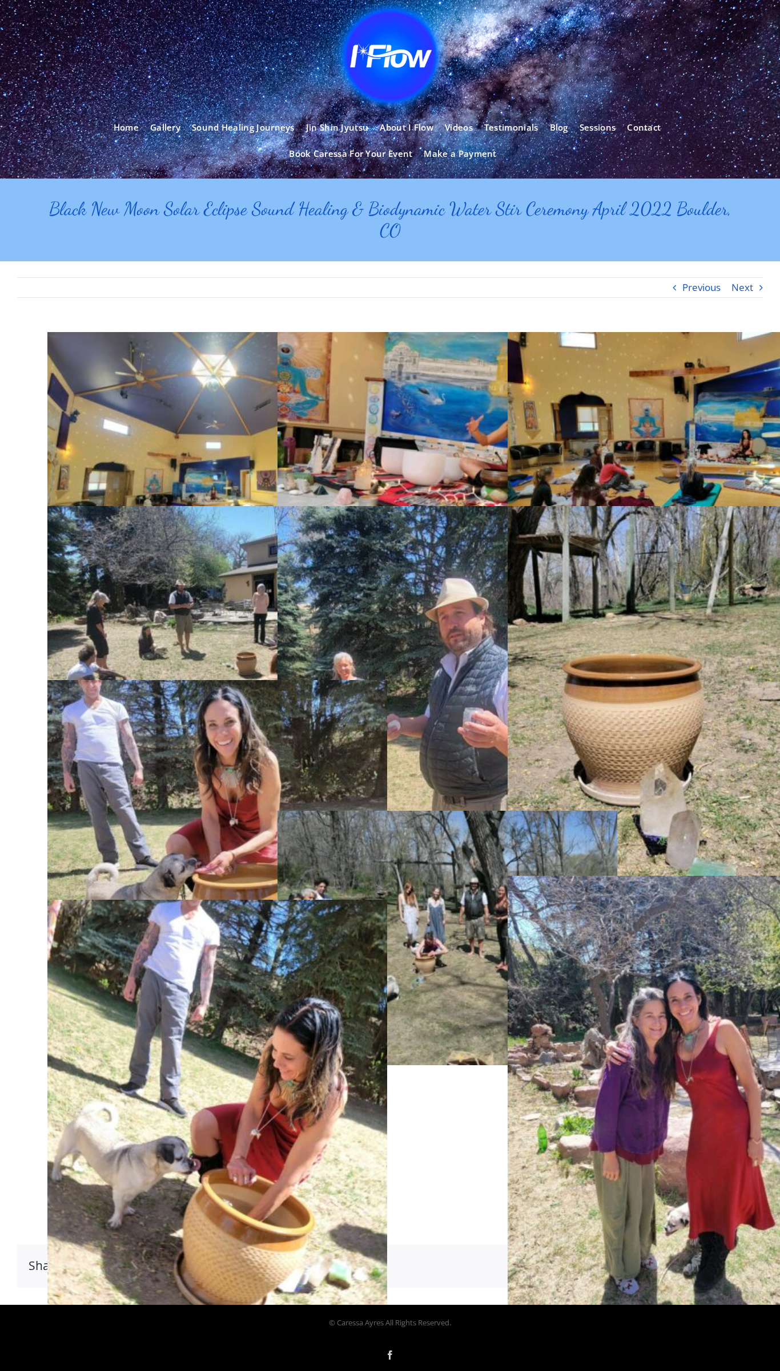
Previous (701, 287)
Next (742, 287)
